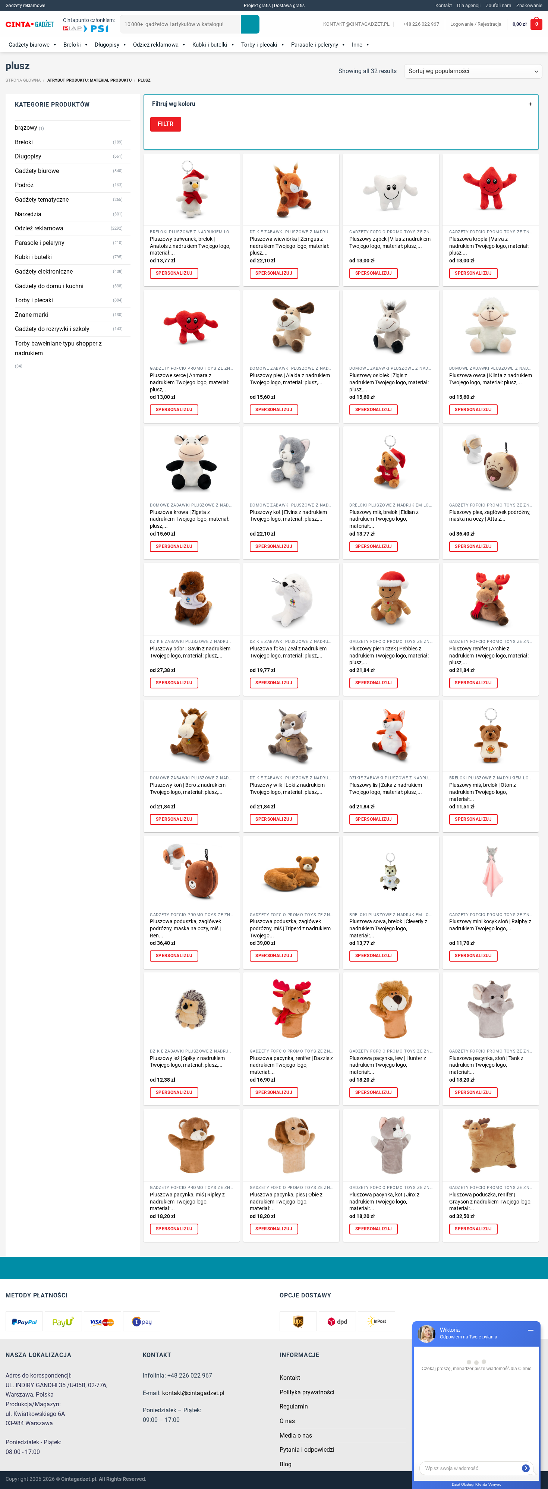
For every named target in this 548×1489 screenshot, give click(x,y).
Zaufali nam (498, 5)
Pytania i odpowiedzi (307, 1449)
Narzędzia (28, 214)
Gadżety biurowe (29, 44)
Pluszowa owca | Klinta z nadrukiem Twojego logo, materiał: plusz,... (490, 379)
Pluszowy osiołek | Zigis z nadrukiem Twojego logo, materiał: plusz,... (389, 382)
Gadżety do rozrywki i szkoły (52, 328)
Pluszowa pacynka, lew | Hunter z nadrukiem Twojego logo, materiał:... (387, 1065)
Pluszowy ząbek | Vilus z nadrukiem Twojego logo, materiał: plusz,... (390, 242)
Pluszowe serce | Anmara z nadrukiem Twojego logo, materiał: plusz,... (189, 382)
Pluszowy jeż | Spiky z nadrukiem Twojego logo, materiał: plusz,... (187, 1062)
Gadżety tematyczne (42, 199)
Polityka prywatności (307, 1392)
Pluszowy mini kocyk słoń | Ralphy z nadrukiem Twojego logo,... (490, 925)
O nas (287, 1421)
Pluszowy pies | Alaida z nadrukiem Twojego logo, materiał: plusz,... (290, 379)
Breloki (72, 44)
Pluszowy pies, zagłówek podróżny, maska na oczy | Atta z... (489, 516)
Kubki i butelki (209, 44)
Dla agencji (469, 5)
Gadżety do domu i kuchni (49, 286)
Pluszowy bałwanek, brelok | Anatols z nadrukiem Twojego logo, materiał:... (190, 246)
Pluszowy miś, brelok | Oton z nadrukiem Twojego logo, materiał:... (482, 792)
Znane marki (31, 314)
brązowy (26, 127)
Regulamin (294, 1406)
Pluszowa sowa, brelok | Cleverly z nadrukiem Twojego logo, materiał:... (388, 928)
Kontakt (443, 5)
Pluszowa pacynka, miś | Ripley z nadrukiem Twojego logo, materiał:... (187, 1202)
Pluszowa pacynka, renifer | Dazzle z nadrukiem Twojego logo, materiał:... (291, 1065)
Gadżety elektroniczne (44, 271)
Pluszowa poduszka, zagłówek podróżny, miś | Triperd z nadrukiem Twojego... (290, 928)
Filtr (166, 124)
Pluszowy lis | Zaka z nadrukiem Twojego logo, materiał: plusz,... (385, 788)
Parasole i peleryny (314, 44)
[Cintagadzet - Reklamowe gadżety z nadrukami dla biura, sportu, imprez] (30, 24)
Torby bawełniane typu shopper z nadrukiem (58, 348)
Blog (286, 1464)
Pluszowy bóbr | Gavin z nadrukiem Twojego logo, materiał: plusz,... (190, 652)
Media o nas (296, 1435)
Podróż (24, 185)
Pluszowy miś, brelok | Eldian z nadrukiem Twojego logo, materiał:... (384, 519)
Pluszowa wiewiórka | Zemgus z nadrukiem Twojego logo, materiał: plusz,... (289, 246)
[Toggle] (127, 142)
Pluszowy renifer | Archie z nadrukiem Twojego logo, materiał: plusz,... (489, 656)
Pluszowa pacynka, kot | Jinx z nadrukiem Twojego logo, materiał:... (384, 1202)
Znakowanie (529, 5)
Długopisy (107, 44)
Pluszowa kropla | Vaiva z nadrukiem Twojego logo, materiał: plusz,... (489, 246)
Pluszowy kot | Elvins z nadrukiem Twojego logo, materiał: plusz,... (288, 516)
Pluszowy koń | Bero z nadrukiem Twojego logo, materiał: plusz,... (188, 788)
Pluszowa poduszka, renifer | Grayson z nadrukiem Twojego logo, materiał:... (490, 1202)
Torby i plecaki (259, 44)
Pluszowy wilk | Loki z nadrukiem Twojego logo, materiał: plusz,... (287, 788)
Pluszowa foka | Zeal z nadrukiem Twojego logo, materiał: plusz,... (288, 652)
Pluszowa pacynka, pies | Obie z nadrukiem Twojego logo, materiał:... (286, 1202)
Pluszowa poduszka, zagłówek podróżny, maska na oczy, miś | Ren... (185, 928)
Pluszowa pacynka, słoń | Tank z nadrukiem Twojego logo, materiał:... (486, 1065)
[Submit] (250, 24)
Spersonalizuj (174, 273)
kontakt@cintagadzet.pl (193, 1393)
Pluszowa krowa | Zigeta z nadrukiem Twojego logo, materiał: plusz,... (189, 519)
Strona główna (23, 80)
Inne (357, 44)
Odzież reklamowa (156, 44)
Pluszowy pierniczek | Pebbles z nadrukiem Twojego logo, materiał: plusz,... (389, 656)
